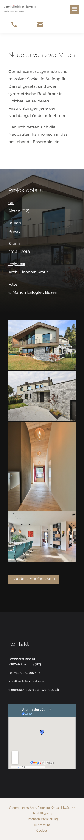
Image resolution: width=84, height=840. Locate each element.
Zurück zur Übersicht (36, 579)
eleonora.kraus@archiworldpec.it (33, 690)
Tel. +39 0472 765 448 (24, 673)
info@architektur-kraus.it (27, 681)
